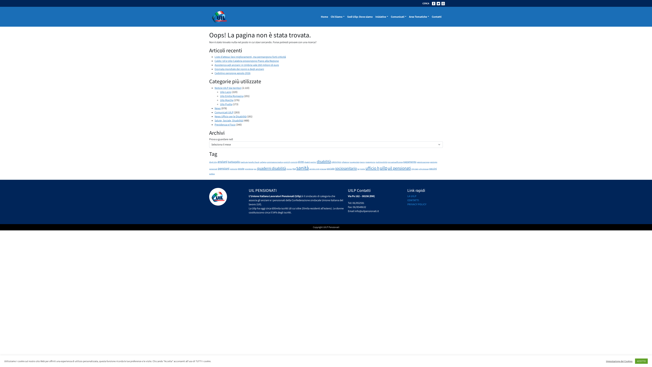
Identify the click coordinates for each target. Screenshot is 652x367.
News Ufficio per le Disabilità (231, 116)
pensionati (213, 169)
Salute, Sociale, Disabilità (229, 120)
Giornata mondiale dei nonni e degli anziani (239, 69)
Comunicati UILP (224, 112)
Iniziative (380, 17)
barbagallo (234, 162)
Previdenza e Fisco (225, 124)
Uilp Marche (226, 100)
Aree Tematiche (418, 17)
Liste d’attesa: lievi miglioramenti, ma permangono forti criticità (250, 57)
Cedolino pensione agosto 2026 (232, 73)
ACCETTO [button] (641, 361)
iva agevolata (354, 162)
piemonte (233, 169)
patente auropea (423, 162)
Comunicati (397, 17)
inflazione (345, 162)
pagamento (409, 162)
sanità (302, 167)
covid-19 (286, 162)
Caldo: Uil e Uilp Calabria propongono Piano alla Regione (247, 61)
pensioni (223, 168)
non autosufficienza (395, 162)
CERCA (425, 3)
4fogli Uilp (213, 162)
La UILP (411, 196)
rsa (294, 168)
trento (362, 169)
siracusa (323, 169)
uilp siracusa (424, 169)
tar (358, 169)
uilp (383, 168)
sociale (331, 168)
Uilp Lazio (225, 92)
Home (324, 17)
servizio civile (314, 169)
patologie (433, 162)
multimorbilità (381, 162)
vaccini (433, 168)
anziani (222, 161)
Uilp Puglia (226, 104)
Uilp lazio (415, 169)
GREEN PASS (336, 162)
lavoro (362, 162)
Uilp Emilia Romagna (231, 96)
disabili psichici (310, 162)
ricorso (289, 169)
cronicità (293, 162)
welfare (212, 174)
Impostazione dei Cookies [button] (619, 361)
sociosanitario (346, 168)
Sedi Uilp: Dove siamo (360, 17)
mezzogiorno (370, 162)
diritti (301, 162)
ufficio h (372, 168)
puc (255, 169)
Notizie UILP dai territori (228, 88)
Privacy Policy (416, 204)
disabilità (324, 161)
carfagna (263, 162)
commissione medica (275, 162)
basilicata (244, 162)
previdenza (249, 169)
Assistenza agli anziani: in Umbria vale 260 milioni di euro (247, 65)
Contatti (436, 17)
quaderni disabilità (271, 168)
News (218, 108)
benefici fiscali (253, 162)
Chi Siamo (336, 17)
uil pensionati (399, 168)
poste (241, 168)
